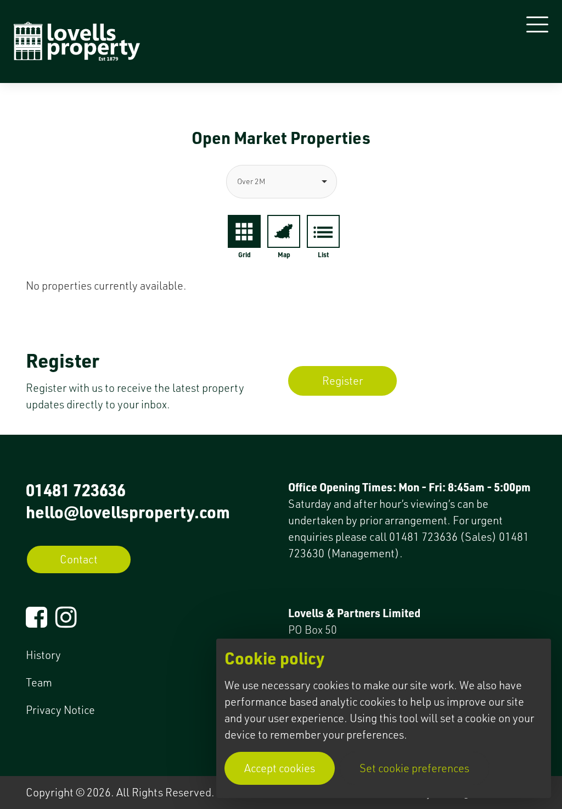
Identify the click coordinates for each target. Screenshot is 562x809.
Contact (79, 559)
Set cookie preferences (414, 768)
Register (342, 380)
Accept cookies (279, 768)
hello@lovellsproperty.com (128, 511)
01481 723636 (76, 489)
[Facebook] (36, 622)
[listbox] (281, 181)
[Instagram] (66, 622)
